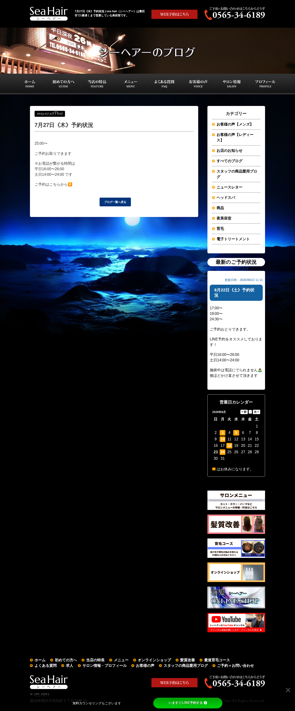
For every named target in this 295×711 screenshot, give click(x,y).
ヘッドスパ (226, 197)
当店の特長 (95, 660)
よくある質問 (46, 665)
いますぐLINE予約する (186, 703)
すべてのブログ (229, 161)
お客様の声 (145, 665)
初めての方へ (66, 660)
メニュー (121, 660)
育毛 (220, 229)
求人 (69, 665)
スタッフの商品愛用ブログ (237, 174)
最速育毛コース (217, 660)
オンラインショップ (154, 660)
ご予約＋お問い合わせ (235, 665)
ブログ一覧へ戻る (115, 202)
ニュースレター (229, 187)
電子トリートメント (233, 239)
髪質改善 (187, 660)
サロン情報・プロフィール (105, 665)
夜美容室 (224, 218)
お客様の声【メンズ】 (235, 124)
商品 (220, 208)
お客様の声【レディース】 (235, 137)
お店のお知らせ (229, 150)
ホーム (40, 660)
